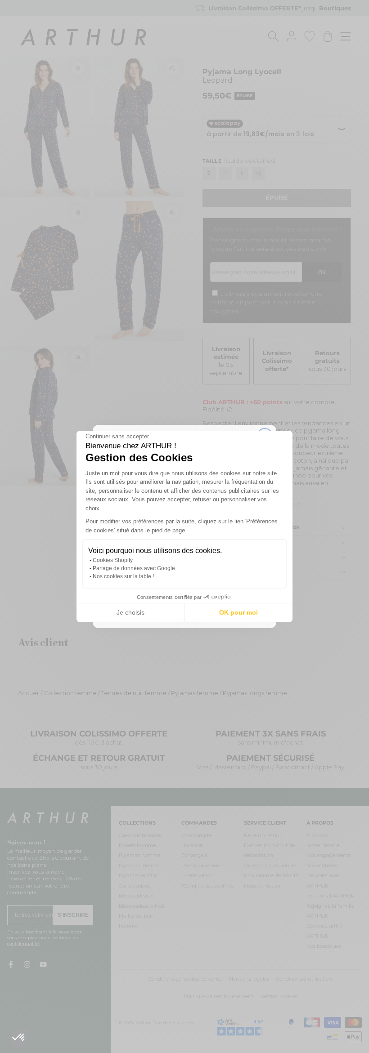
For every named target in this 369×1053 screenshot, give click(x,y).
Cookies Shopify (113, 560)
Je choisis (130, 612)
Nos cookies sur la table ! (123, 576)
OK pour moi (238, 612)
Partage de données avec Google (134, 568)
